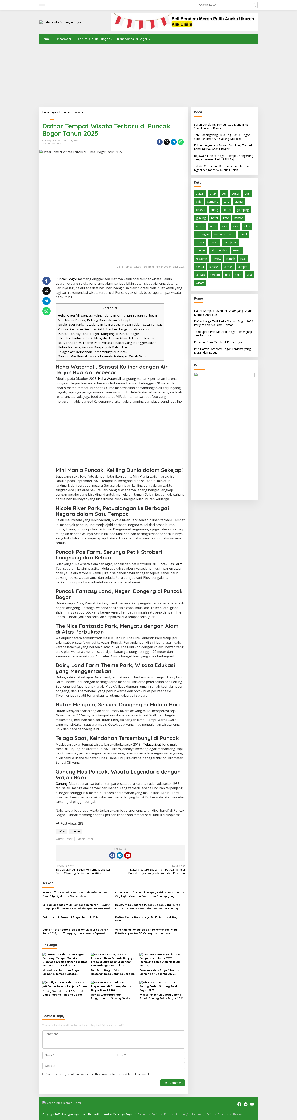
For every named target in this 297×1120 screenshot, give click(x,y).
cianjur (239, 201)
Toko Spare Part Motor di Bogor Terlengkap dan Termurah (223, 333)
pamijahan (230, 242)
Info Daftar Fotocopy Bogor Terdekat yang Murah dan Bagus (222, 350)
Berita (155, 1114)
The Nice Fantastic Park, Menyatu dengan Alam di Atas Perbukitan (106, 338)
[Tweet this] (167, 142)
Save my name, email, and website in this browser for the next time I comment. (98, 1074)
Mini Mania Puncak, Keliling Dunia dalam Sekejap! (94, 320)
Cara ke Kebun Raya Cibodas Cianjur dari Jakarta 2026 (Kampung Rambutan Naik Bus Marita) (159, 972)
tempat (243, 267)
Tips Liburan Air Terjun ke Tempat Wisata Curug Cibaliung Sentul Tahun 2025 (83, 869)
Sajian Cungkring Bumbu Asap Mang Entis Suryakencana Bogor (221, 126)
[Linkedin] (120, 855)
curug (214, 210)
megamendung (224, 234)
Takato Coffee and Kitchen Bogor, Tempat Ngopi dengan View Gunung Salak (222, 168)
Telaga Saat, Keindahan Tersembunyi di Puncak (92, 352)
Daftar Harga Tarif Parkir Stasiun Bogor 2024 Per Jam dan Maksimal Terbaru (223, 323)
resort (237, 250)
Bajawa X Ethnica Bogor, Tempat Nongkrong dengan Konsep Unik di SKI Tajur (223, 157)
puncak (75, 831)
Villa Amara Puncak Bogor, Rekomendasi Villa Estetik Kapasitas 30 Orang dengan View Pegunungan (146, 931)
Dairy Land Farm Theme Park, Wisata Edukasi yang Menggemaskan (107, 343)
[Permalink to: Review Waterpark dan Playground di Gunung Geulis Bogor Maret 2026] (113, 986)
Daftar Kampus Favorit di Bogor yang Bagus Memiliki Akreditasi (223, 312)
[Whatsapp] (181, 142)
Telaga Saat (152, 744)
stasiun (214, 267)
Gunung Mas (65, 783)
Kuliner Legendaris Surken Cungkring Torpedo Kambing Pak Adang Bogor (224, 147)
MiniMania (141, 476)
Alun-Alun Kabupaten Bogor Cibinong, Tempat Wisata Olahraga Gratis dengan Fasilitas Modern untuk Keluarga (64, 972)
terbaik (200, 275)
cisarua (200, 210)
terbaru (215, 275)
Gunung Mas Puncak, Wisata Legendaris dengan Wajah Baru (102, 356)
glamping (243, 210)
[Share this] (160, 142)
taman (228, 267)
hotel (214, 218)
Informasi (196, 1114)
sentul (200, 267)
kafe (226, 218)
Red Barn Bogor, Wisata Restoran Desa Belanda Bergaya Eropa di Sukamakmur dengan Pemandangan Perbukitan (113, 972)
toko (238, 275)
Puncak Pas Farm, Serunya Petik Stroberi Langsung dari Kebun (104, 329)
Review (237, 1114)
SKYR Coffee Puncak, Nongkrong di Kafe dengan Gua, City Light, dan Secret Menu (75, 894)
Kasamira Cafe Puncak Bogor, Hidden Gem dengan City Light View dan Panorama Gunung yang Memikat (149, 894)
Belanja (142, 1114)
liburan (48, 119)
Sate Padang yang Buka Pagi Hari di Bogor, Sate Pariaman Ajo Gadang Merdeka (222, 136)
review (217, 259)
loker (247, 226)
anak (213, 193)
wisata (200, 283)
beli (224, 193)
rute (243, 259)
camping (212, 201)
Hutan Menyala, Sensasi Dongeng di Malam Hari (93, 347)
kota (235, 226)
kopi (224, 226)
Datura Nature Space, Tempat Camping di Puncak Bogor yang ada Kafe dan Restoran (156, 869)
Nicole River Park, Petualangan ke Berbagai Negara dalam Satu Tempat (110, 324)
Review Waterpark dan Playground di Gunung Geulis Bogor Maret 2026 (110, 996)
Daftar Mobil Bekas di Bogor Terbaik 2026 (70, 917)
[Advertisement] (148, 74)
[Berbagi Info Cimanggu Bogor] (60, 22)
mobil (243, 234)
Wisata (46, 143)
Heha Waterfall (109, 378)
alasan (200, 193)
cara (226, 201)
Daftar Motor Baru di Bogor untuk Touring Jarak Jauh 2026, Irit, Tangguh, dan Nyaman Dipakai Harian (75, 931)
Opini (209, 1114)
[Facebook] (112, 855)
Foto (167, 1114)
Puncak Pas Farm (169, 564)
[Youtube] (127, 855)
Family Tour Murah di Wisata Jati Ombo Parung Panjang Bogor (64, 992)
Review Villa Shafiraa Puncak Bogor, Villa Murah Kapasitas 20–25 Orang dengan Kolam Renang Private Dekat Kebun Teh (147, 906)
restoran (201, 259)
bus (247, 193)
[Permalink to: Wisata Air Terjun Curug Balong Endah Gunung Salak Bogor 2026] (162, 986)
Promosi (223, 1114)
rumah (230, 259)
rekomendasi (219, 250)
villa (249, 275)
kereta (200, 226)
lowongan (202, 234)
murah (214, 242)
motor (200, 242)
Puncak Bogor (66, 279)
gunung (201, 218)
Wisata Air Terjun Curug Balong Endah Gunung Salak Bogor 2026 (161, 996)
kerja (213, 226)
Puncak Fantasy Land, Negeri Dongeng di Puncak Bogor (98, 334)
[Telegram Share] (174, 142)
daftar (61, 831)
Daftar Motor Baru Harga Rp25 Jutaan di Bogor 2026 (148, 918)
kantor (238, 218)
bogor (235, 193)
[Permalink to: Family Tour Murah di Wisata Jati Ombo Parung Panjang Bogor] (65, 984)
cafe (199, 201)
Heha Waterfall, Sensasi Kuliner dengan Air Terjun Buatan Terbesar (107, 315)
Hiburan (180, 1114)
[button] (254, 5)
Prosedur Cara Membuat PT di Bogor (218, 342)
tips (227, 275)
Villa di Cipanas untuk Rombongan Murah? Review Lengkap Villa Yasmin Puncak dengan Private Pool (76, 906)
